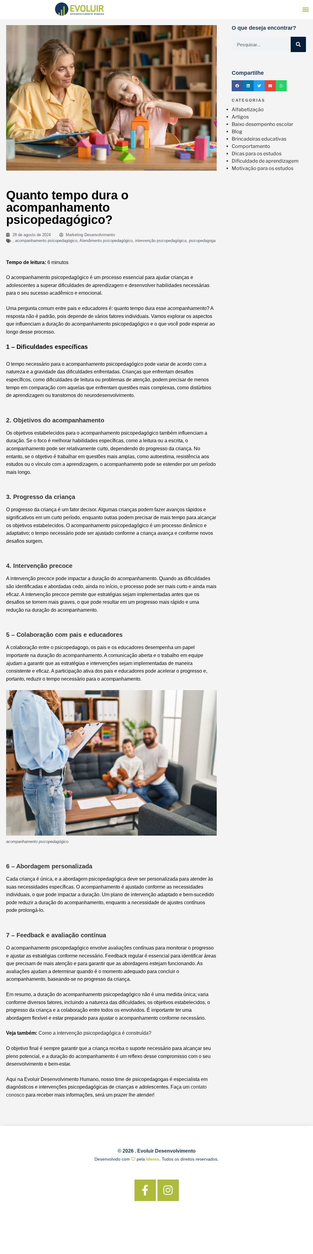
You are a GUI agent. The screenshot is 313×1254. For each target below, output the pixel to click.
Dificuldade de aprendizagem (265, 161)
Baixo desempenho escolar (262, 124)
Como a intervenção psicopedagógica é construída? (95, 1033)
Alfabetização (248, 109)
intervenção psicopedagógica (160, 240)
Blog (237, 131)
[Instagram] (168, 1190)
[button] (305, 10)
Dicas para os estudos (257, 154)
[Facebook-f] (145, 1190)
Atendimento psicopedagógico (106, 240)
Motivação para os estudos (262, 168)
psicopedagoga (202, 240)
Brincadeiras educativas (259, 139)
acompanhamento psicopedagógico (46, 240)
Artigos (240, 117)
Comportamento (251, 146)
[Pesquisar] (298, 44)
